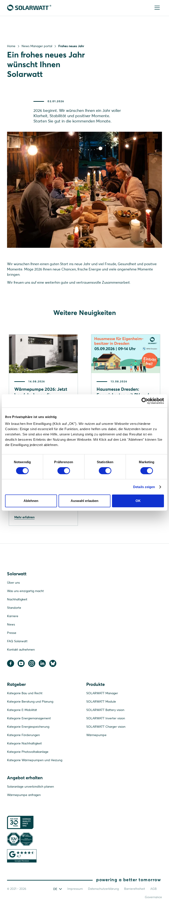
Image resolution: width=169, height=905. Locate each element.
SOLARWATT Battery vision (105, 710)
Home (11, 46)
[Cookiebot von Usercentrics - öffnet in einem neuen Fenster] (144, 401)
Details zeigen (144, 487)
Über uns (13, 583)
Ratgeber (16, 684)
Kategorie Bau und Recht (24, 693)
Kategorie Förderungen (23, 735)
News (11, 624)
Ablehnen (31, 501)
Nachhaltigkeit (17, 599)
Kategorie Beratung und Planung (30, 701)
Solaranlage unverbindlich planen (30, 786)
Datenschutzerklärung (103, 889)
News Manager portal (37, 46)
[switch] (63, 470)
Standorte (14, 608)
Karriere (12, 616)
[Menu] (157, 8)
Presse (11, 633)
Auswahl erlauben (84, 501)
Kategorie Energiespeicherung (28, 727)
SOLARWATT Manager (102, 693)
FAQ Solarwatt (17, 641)
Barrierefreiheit (134, 889)
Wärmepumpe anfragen (24, 795)
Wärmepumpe (96, 735)
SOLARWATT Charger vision (105, 727)
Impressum (75, 889)
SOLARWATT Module (101, 701)
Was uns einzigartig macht (25, 591)
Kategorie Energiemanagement (29, 718)
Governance (153, 897)
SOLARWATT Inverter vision (105, 718)
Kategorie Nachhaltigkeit (24, 743)
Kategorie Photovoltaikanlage (27, 752)
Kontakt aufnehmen (21, 649)
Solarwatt (16, 573)
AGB (153, 889)
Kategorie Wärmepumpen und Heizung (34, 760)
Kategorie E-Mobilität (22, 710)
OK (138, 501)
